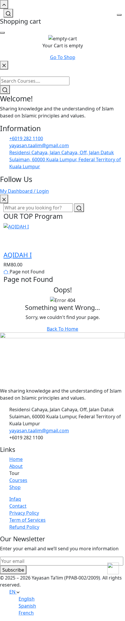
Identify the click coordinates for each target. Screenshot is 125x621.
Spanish (27, 606)
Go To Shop (62, 57)
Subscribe (13, 570)
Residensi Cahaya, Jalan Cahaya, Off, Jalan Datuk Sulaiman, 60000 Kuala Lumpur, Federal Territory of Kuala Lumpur (65, 159)
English (27, 599)
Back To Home (62, 329)
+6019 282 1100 (26, 138)
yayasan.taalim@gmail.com (39, 145)
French (26, 613)
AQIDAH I (17, 255)
